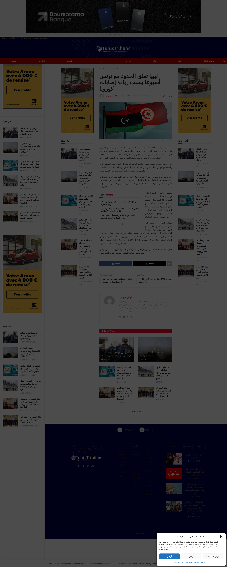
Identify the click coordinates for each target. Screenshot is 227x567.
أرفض (191, 556)
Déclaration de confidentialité (196, 562)
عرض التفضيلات (213, 556)
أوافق (169, 556)
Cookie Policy (179, 562)
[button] (221, 536)
